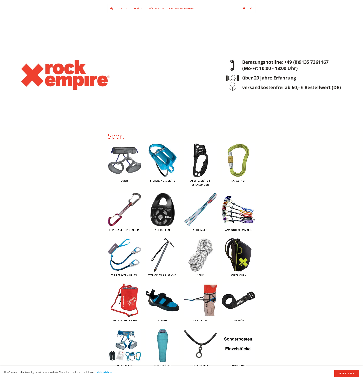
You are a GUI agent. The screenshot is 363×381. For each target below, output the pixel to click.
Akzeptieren (346, 373)
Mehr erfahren (104, 372)
